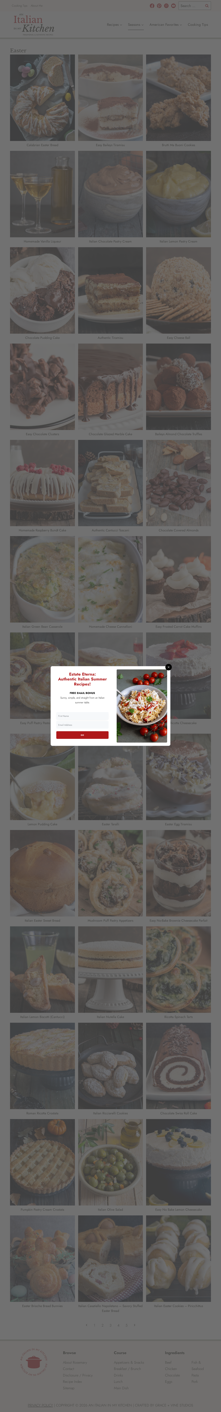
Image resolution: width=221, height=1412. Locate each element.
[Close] (168, 667)
